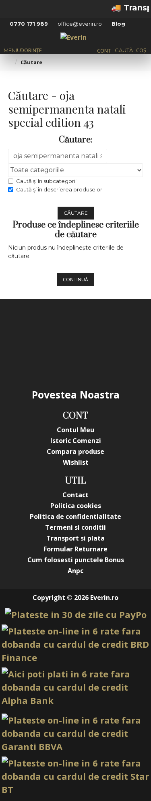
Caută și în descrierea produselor (59, 189)
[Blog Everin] (92, 359)
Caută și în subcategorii (46, 181)
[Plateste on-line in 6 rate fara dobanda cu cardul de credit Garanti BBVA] (75, 733)
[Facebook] (27, 327)
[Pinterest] (124, 327)
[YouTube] (92, 327)
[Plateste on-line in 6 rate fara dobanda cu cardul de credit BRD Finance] (75, 644)
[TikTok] (60, 359)
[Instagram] (60, 327)
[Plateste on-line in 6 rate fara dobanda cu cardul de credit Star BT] (75, 776)
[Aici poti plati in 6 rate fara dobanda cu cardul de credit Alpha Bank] (75, 687)
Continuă (75, 279)
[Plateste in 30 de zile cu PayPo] (76, 614)
